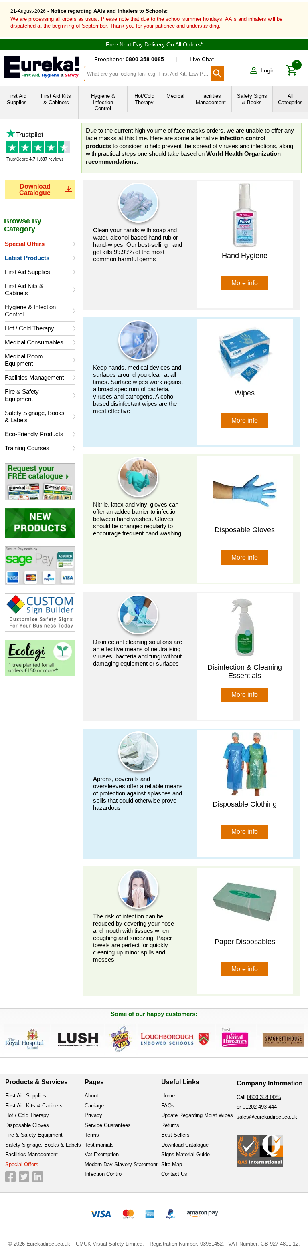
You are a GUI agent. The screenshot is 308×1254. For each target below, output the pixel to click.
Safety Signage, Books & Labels (35, 416)
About (91, 1096)
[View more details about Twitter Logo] (24, 1176)
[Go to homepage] (41, 67)
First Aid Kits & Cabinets (24, 289)
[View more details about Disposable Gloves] (245, 490)
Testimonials (40, 152)
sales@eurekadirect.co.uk (267, 1117)
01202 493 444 (260, 1107)
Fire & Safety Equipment (22, 395)
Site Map (171, 1164)
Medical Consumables (34, 342)
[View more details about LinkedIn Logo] (37, 1176)
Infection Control (104, 1174)
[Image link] (40, 481)
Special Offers (25, 243)
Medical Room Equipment (24, 360)
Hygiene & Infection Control (30, 311)
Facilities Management (34, 377)
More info (244, 283)
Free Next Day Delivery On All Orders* (154, 44)
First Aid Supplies (27, 271)
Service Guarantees (108, 1125)
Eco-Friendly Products (34, 434)
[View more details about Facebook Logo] (10, 1176)
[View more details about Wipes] (245, 352)
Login (268, 70)
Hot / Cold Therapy (29, 328)
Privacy (93, 1115)
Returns (170, 1125)
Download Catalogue (35, 189)
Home (168, 1096)
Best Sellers (175, 1135)
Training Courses (27, 448)
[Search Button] (217, 73)
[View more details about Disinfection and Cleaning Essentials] (245, 627)
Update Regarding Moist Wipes (197, 1115)
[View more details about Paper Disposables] (245, 901)
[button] (262, 70)
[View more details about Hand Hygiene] (245, 215)
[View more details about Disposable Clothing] (245, 764)
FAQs (167, 1106)
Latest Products (27, 257)
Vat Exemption (102, 1154)
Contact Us (174, 1174)
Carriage (94, 1106)
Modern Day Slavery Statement (121, 1164)
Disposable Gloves (27, 1125)
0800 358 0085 (264, 1097)
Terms (92, 1135)
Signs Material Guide (185, 1154)
